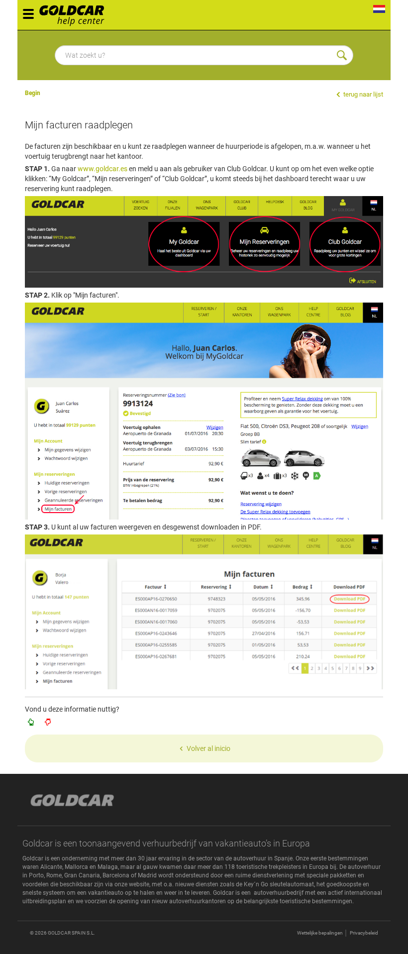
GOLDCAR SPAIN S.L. (71, 933)
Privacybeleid (364, 933)
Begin (32, 93)
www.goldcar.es (102, 169)
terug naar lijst (362, 94)
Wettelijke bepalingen (320, 933)
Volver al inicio (208, 748)
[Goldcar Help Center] (74, 12)
